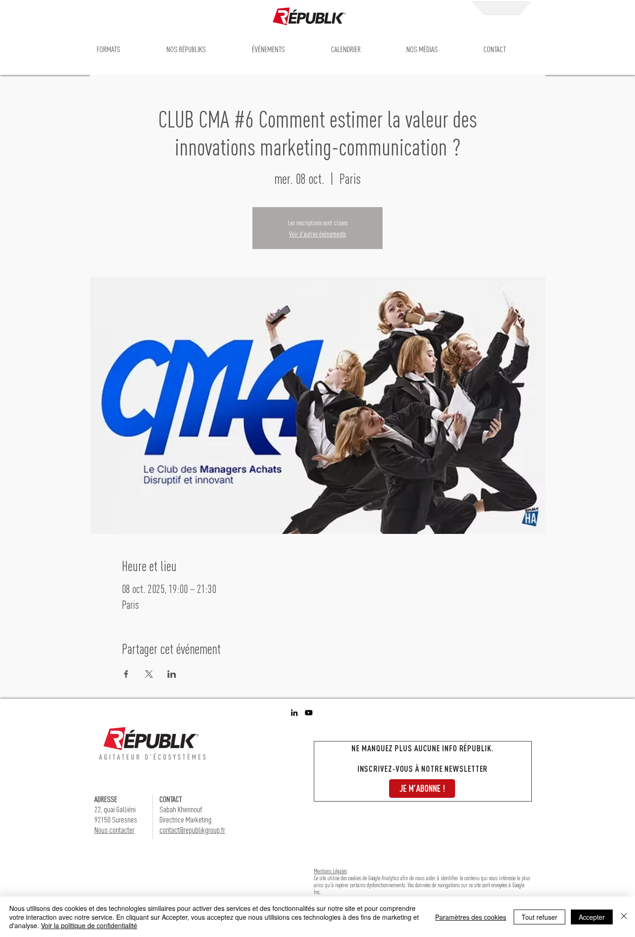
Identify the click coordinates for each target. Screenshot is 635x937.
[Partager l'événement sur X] (149, 674)
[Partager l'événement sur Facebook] (126, 674)
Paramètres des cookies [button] (470, 917)
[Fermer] (623, 917)
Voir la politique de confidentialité (89, 925)
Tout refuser (539, 917)
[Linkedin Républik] (294, 712)
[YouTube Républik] (308, 712)
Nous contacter (114, 830)
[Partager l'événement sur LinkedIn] (171, 674)
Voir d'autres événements (317, 233)
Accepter (592, 917)
